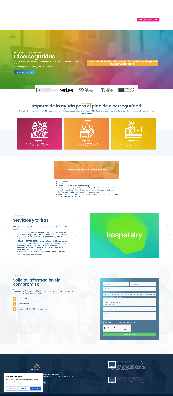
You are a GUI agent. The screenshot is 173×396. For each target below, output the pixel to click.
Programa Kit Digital (82, 20)
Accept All (35, 388)
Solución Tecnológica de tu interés (112, 297)
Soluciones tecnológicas (106, 20)
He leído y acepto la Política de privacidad (120, 323)
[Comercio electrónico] (129, 302)
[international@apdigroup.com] (14, 299)
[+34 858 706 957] (14, 304)
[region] (23, 382)
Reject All (23, 388)
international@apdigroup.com (27, 299)
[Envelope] (44, 382)
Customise (12, 388)
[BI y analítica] (129, 304)
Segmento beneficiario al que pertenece (114, 292)
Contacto (128, 20)
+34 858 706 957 (22, 304)
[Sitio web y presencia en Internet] (129, 300)
